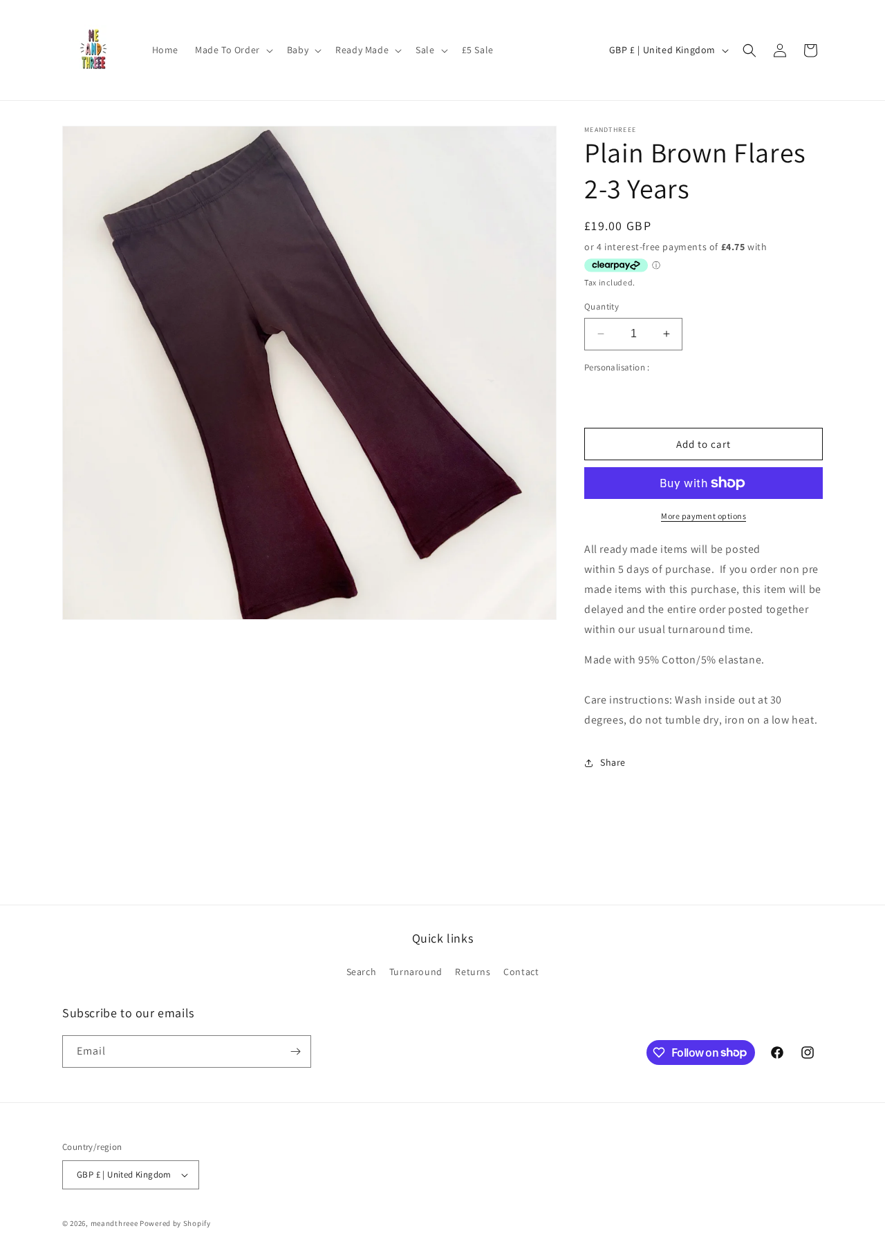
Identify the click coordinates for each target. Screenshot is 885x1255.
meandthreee (114, 1223)
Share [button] (613, 762)
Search (361, 971)
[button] (233, 49)
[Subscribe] (295, 1051)
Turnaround (415, 971)
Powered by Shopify (175, 1223)
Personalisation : (617, 367)
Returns (472, 971)
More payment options (703, 516)
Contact (521, 971)
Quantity (601, 306)
